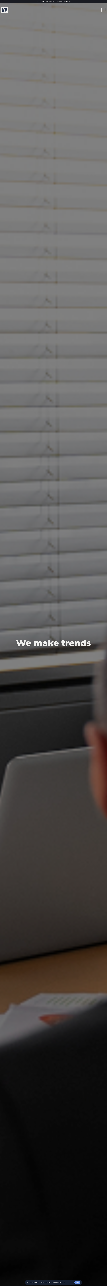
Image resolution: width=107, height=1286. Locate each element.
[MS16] (4, 10)
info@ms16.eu (50, 1)
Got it (77, 1282)
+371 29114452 (40, 1)
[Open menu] (103, 10)
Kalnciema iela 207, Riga (64, 1)
